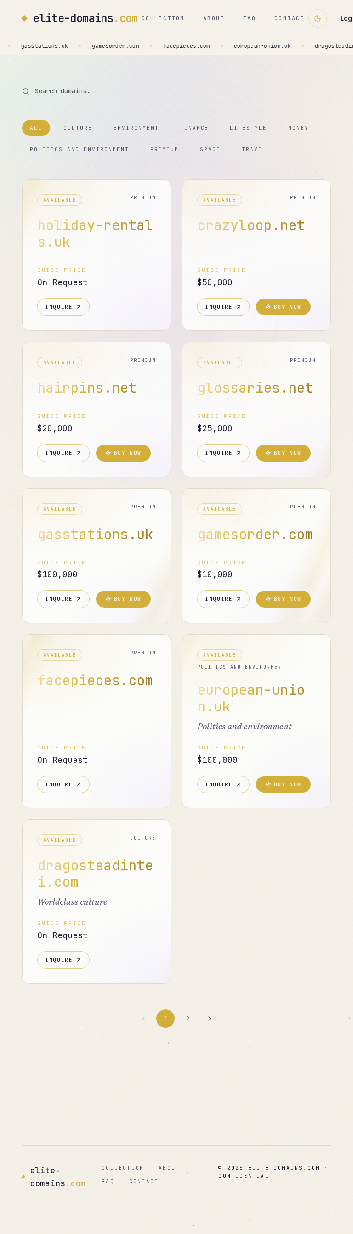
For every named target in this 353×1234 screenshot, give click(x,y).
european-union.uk (170, 46)
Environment (136, 127)
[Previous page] (143, 1018)
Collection (163, 18)
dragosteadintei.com (255, 46)
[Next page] (209, 1018)
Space (210, 149)
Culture (77, 127)
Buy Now (288, 307)
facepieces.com (94, 46)
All (36, 127)
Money (298, 127)
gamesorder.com (23, 46)
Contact (289, 18)
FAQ (249, 18)
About (214, 18)
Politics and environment (79, 149)
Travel (254, 149)
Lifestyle (248, 127)
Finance (194, 127)
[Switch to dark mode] (317, 18)
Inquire (59, 307)
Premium (164, 149)
